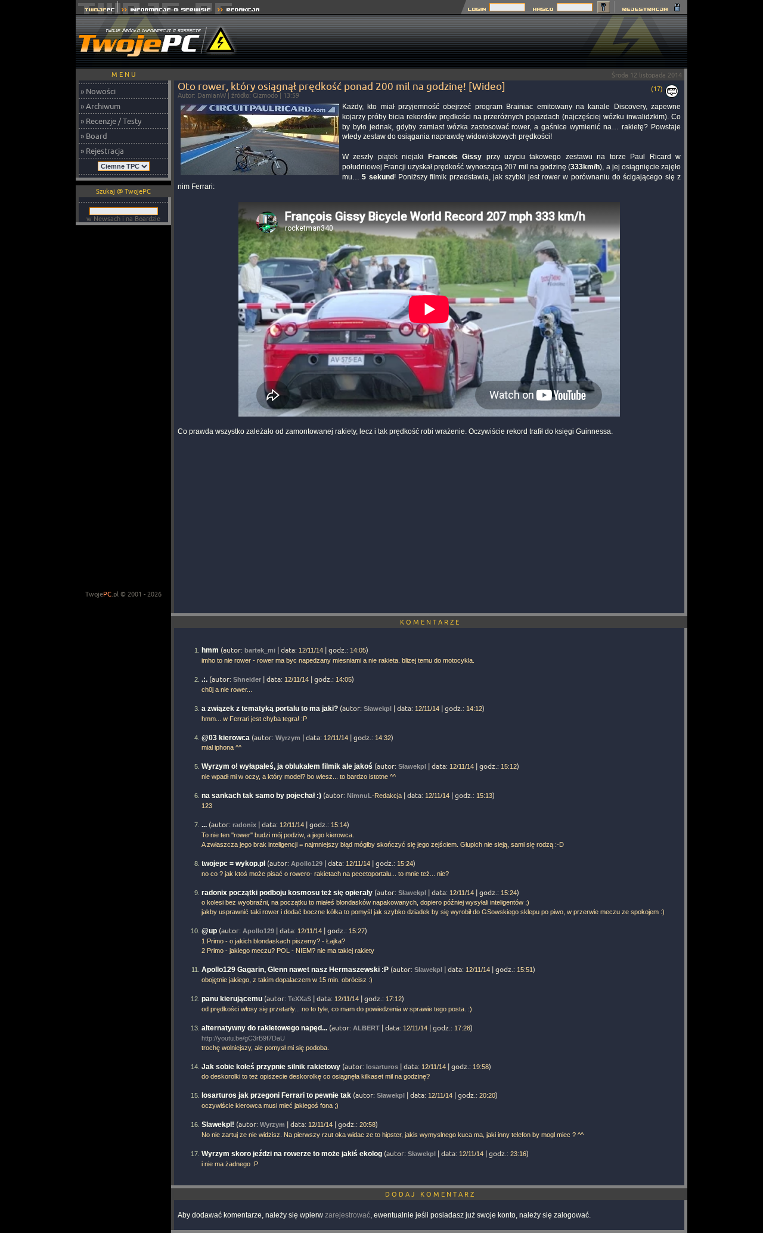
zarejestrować (347, 1215)
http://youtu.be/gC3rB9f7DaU (243, 1038)
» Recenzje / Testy (110, 121)
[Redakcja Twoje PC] (238, 11)
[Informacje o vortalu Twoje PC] (166, 11)
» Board (93, 136)
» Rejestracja (102, 151)
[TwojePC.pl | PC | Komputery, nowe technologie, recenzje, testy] (97, 11)
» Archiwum (100, 106)
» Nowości (98, 91)
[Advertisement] (470, 42)
